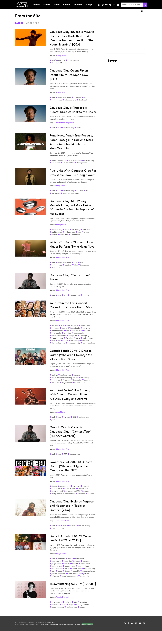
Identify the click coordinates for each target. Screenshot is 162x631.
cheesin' (87, 232)
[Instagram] (99, 5)
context (86, 295)
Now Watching (74, 160)
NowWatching (88, 160)
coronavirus (75, 234)
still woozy (76, 229)
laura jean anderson (70, 576)
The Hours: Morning (59, 63)
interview (77, 97)
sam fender (75, 328)
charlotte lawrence (59, 335)
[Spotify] (110, 5)
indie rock (61, 60)
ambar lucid (77, 568)
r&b (58, 525)
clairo (64, 604)
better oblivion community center (65, 377)
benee (65, 340)
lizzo (62, 325)
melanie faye (70, 232)
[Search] (145, 5)
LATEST (19, 23)
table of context (58, 528)
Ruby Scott (60, 185)
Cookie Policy (54, 624)
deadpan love (84, 100)
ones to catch (57, 380)
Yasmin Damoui (62, 597)
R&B (84, 97)
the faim (55, 325)
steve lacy (69, 338)
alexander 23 (86, 340)
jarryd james (56, 563)
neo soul (80, 190)
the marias (77, 380)
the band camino (58, 343)
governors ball (57, 491)
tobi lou (91, 493)
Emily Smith (61, 224)
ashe (78, 338)
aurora (67, 380)
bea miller (55, 382)
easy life (86, 486)
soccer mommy (58, 607)
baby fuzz (86, 561)
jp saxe (86, 573)
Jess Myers (60, 412)
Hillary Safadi (61, 55)
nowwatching (57, 602)
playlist (77, 561)
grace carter (56, 561)
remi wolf (86, 229)
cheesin (54, 234)
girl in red (86, 328)
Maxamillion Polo (62, 257)
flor (59, 340)
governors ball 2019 (73, 491)
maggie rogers (57, 338)
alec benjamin (72, 325)
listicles (66, 563)
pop (53, 60)
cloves (82, 607)
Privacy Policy (44, 624)
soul (53, 97)
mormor (77, 375)
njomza (86, 491)
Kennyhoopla (82, 163)
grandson (67, 333)
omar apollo (56, 333)
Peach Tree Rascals (59, 160)
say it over (56, 193)
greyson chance (88, 571)
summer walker (57, 330)
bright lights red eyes (71, 193)
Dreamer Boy (89, 568)
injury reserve (70, 488)
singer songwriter (64, 97)
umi (67, 330)
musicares (64, 234)
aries (75, 602)
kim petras (73, 335)
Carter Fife (60, 92)
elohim (54, 486)
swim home (56, 267)
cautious (68, 265)
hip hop (67, 417)
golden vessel (70, 566)
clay (76, 265)
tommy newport (82, 604)
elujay (71, 604)
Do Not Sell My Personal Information (69, 624)
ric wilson (81, 493)
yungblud (55, 328)
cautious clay (57, 100)
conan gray (84, 335)
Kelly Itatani (61, 553)
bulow (67, 568)
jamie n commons (58, 573)
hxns (79, 232)
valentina (83, 602)
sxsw (53, 571)
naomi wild (84, 576)
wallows (55, 375)
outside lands (79, 382)
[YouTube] (106, 5)
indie (75, 262)
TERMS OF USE (51, 622)
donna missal (57, 568)
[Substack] (114, 5)
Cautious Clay (73, 60)
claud (67, 229)
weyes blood (67, 382)
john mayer (84, 265)
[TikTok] (103, 5)
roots (79, 128)
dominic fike (77, 330)
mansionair (79, 558)
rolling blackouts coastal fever (63, 493)
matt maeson (88, 338)
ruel (87, 190)
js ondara (61, 558)
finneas (87, 330)
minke (70, 558)
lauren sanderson (89, 343)
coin (53, 340)
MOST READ (32, 23)
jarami (54, 419)
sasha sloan (85, 325)
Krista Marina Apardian (65, 122)
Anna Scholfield (62, 521)
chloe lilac (68, 561)
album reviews (70, 100)
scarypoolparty (74, 343)
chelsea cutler (83, 488)
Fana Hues (56, 163)
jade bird (65, 328)
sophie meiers (57, 232)
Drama (67, 571)
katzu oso (55, 576)
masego (87, 380)
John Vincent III (74, 573)
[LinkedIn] (118, 5)
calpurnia (76, 486)
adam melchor (83, 566)
